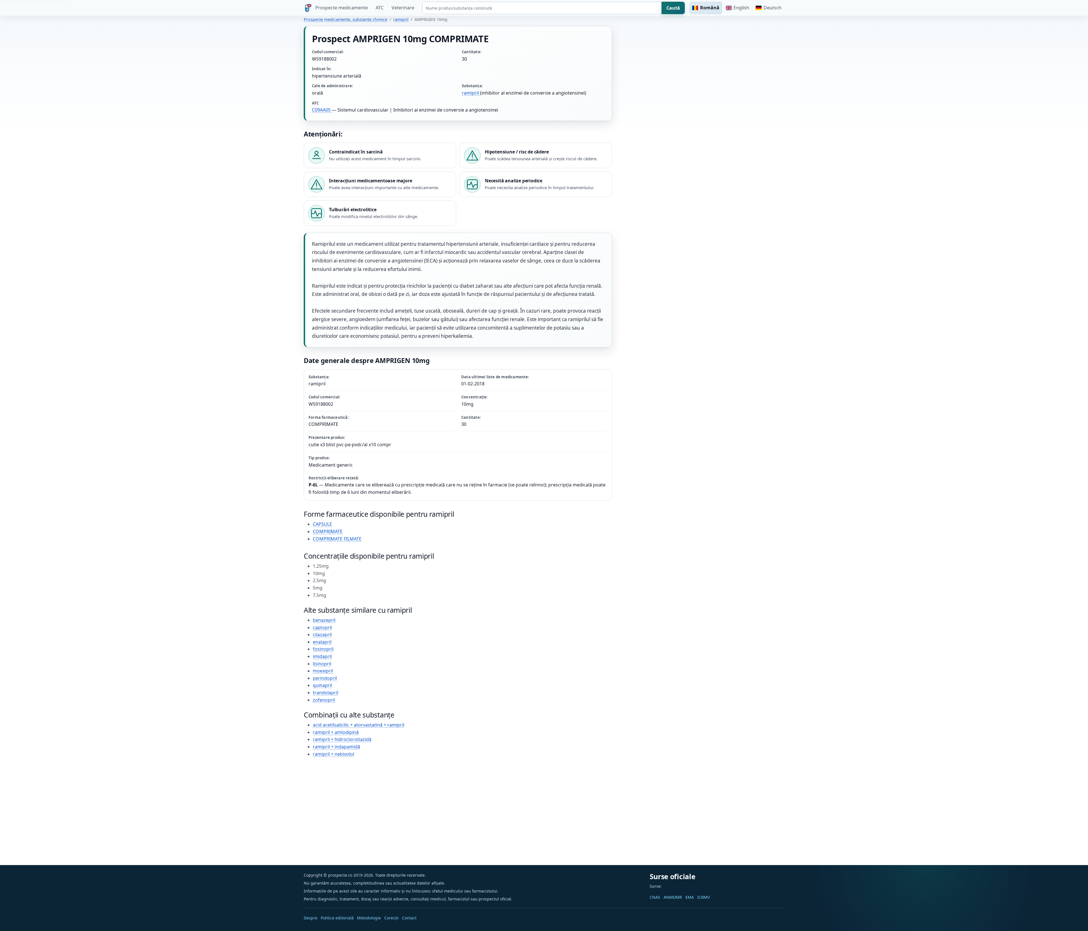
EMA (689, 897)
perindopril (325, 678)
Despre (310, 918)
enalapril (322, 642)
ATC (380, 8)
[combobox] (542, 8)
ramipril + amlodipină (336, 732)
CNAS (655, 897)
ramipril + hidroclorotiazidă (342, 739)
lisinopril (322, 664)
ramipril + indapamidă (336, 747)
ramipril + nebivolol (333, 754)
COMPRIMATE (328, 531)
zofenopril (324, 700)
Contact (409, 918)
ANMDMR (673, 897)
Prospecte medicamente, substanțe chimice (345, 19)
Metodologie (369, 918)
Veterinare (403, 8)
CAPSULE (322, 524)
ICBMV (703, 897)
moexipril (323, 671)
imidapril (322, 656)
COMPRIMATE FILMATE (337, 539)
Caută (673, 8)
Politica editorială (337, 918)
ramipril (401, 19)
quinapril (322, 685)
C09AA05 (322, 110)
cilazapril (322, 634)
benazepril (324, 620)
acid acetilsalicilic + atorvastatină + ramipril (358, 725)
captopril (322, 627)
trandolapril (325, 692)
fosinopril (323, 649)
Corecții (391, 918)
